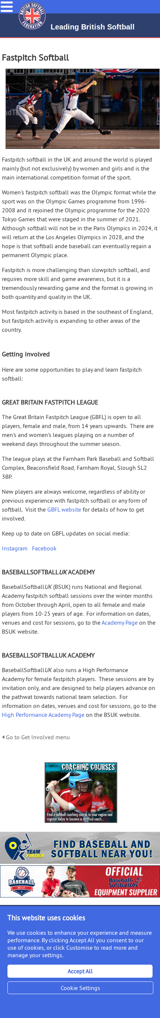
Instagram (15, 548)
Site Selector (150, 6)
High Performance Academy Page (43, 714)
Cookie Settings (80, 988)
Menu (6, 3)
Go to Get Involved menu (37, 737)
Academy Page (119, 622)
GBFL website (63, 509)
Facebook (44, 548)
